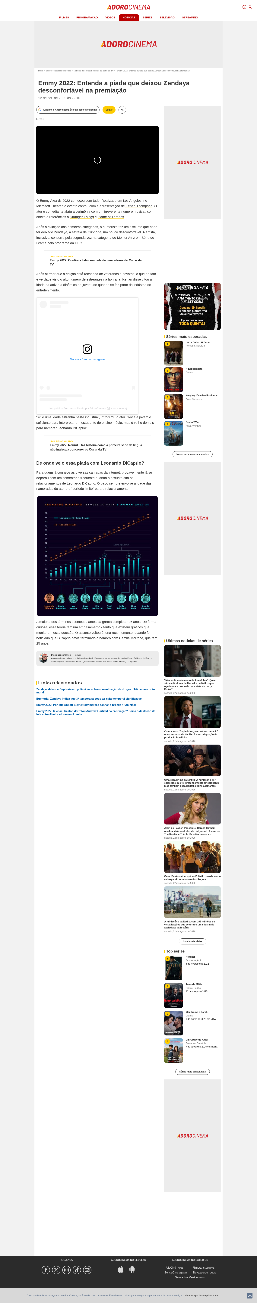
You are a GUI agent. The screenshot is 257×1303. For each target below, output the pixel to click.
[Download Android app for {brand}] (134, 1268)
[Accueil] (128, 7)
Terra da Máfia (194, 984)
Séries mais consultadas (192, 1071)
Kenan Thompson (138, 206)
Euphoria (94, 232)
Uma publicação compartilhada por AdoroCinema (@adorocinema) (87, 408)
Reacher (190, 956)
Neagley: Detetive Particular (202, 395)
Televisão (167, 17)
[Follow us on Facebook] (46, 1270)
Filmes (64, 17)
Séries (147, 17)
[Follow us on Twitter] (57, 1270)
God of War (192, 422)
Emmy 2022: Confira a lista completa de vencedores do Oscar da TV (96, 262)
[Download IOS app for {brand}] (122, 1268)
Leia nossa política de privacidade (200, 1295)
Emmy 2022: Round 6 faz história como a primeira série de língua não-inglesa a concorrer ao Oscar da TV (96, 447)
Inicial (40, 71)
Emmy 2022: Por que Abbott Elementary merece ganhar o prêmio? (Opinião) (86, 704)
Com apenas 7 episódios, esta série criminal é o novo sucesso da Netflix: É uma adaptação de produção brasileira (192, 734)
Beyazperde (200, 1272)
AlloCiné (171, 1267)
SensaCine (171, 1272)
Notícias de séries (62, 71)
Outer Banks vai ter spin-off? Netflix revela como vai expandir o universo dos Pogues (192, 878)
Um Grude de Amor (197, 1039)
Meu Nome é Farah (197, 1012)
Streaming (190, 17)
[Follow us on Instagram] (67, 1270)
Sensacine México (186, 1277)
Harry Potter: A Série (198, 342)
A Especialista (194, 368)
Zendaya (60, 232)
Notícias (129, 17)
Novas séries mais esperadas (192, 454)
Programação (87, 17)
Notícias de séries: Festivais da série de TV (93, 71)
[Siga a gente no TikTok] (77, 1270)
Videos (110, 17)
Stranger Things (82, 217)
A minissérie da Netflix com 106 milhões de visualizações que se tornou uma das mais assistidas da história (189, 924)
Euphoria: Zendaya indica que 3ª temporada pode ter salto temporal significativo (89, 698)
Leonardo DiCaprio (72, 428)
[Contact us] (88, 1270)
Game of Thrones (111, 217)
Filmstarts (198, 1267)
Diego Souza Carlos (61, 655)
